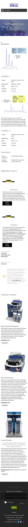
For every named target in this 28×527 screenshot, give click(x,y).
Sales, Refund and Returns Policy (14, 519)
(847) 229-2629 (10, 517)
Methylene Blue (4, 256)
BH (23, 193)
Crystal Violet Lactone (5, 254)
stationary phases (13, 228)
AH (18, 193)
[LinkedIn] (21, 522)
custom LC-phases (14, 239)
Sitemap (15, 521)
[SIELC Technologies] (14, 5)
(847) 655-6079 (19, 517)
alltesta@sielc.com (5, 340)
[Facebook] (18, 522)
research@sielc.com (16, 280)
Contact (14, 512)
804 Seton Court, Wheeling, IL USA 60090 (16, 515)
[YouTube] (23, 522)
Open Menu (7, 10)
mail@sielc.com (10, 521)
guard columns (22, 233)
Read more (4, 342)
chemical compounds (10, 232)
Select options (7, 203)
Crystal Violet (4, 253)
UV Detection (4, 263)
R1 (22, 198)
